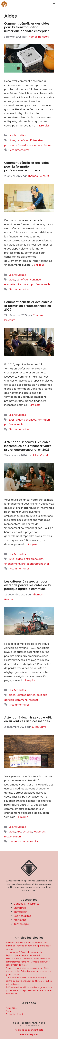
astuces (27, 831)
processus (10, 145)
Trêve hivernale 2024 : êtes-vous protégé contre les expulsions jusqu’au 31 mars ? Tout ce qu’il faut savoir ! (29, 980)
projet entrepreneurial (35, 563)
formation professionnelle (34, 284)
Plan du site (11, 1007)
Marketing (20, 919)
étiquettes (10, 284)
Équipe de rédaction (15, 1014)
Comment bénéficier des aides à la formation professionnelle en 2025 (28, 305)
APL (18, 831)
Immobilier (20, 911)
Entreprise (36, 140)
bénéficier (22, 140)
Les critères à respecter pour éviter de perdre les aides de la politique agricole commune (27, 585)
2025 (11, 419)
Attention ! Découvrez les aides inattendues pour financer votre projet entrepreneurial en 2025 (27, 446)
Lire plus (44, 125)
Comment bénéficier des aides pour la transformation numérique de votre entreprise (26, 27)
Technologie (21, 924)
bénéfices (30, 419)
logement (40, 831)
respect (33, 699)
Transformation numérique (34, 145)
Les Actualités (17, 135)
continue (35, 279)
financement (12, 563)
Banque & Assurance (26, 903)
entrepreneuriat (33, 559)
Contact (9, 1011)
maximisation (12, 836)
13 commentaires (18, 150)
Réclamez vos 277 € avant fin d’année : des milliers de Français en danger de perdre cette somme (28, 945)
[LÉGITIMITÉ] (4, 4)
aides (11, 140)
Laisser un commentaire (23, 841)
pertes (31, 694)
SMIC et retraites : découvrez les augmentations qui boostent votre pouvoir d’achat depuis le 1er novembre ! (29, 990)
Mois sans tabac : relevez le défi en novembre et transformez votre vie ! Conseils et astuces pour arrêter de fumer (28, 961)
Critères (21, 694)
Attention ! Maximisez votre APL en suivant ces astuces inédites (28, 719)
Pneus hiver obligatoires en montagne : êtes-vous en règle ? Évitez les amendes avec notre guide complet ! (28, 971)
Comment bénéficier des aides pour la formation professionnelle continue (26, 166)
